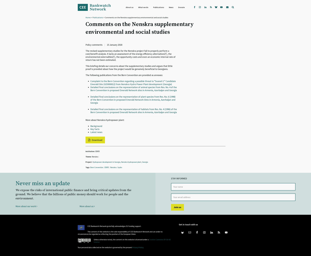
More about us (87, 206)
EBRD (106, 167)
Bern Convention (96, 167)
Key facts (94, 129)
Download (96, 139)
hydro (120, 167)
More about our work (26, 206)
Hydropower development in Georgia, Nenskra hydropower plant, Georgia (120, 162)
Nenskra (113, 167)
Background (96, 126)
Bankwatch (96, 7)
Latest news (96, 132)
